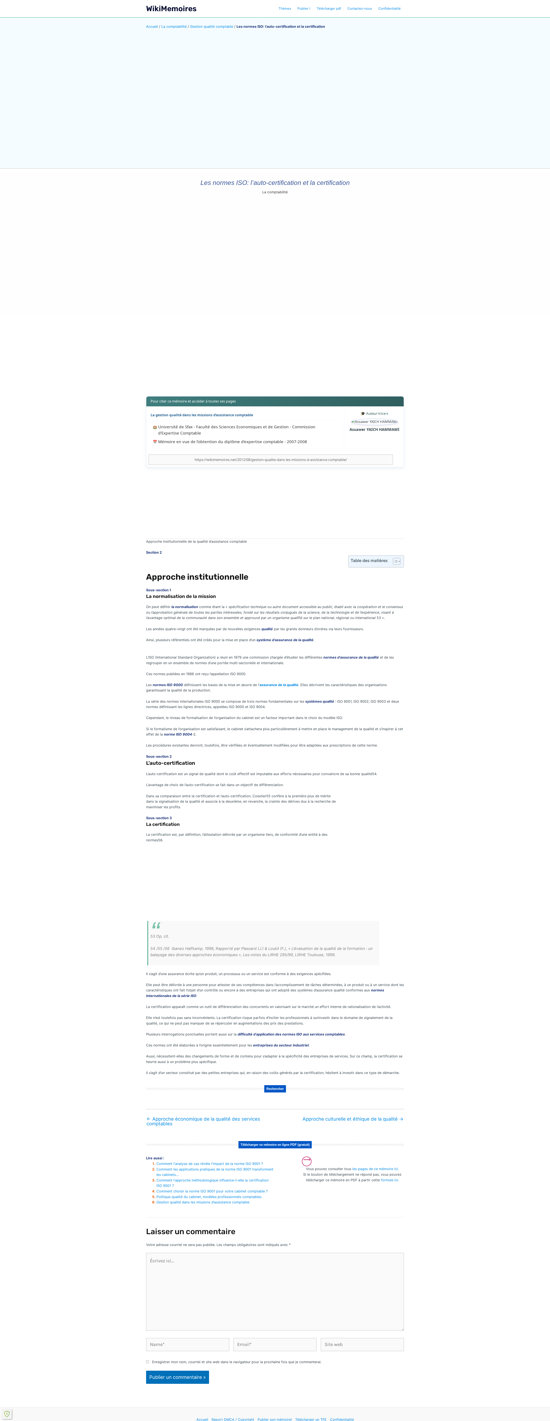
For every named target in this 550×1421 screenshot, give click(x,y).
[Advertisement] (275, 359)
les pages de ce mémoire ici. (375, 1169)
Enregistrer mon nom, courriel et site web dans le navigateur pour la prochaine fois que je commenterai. (236, 1362)
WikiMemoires (171, 8)
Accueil (152, 26)
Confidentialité (389, 8)
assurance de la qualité (279, 685)
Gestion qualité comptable (211, 26)
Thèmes (285, 8)
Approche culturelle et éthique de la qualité (352, 1119)
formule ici (389, 1180)
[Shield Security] (6, 1413)
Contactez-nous (359, 8)
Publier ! (304, 8)
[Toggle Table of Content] (394, 561)
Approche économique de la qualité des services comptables (203, 1121)
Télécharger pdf (329, 8)
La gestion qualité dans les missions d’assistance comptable (202, 415)
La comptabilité (174, 26)
